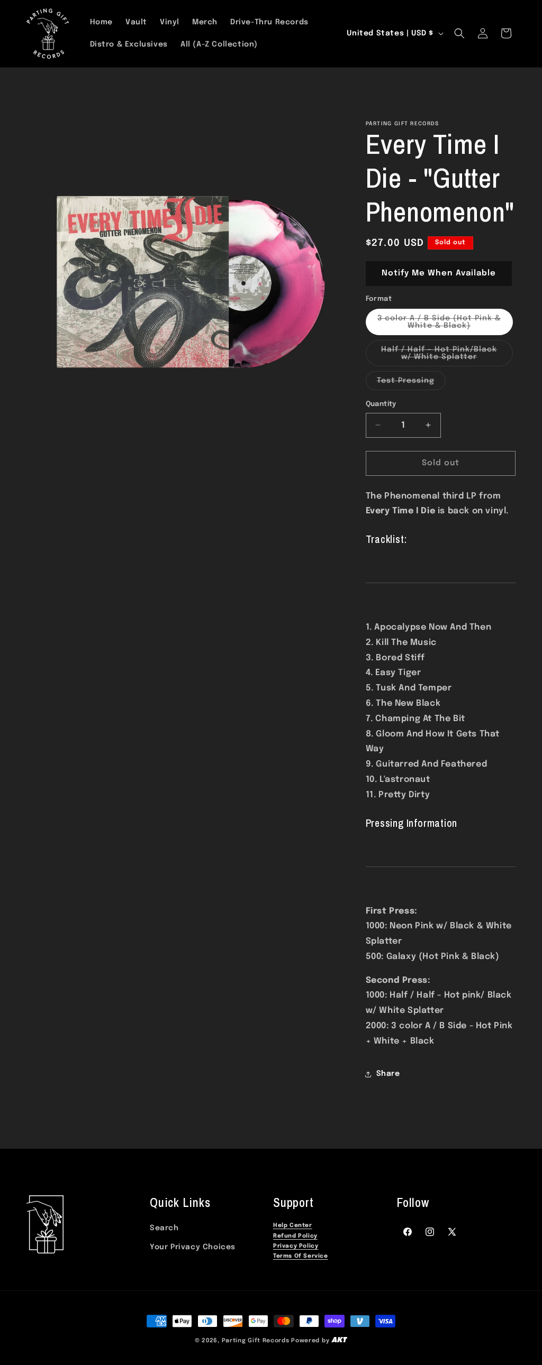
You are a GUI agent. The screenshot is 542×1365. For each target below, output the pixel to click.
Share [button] (388, 1073)
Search (164, 1228)
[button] (459, 33)
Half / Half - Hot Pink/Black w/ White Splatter (447, 356)
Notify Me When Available (439, 273)
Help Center (292, 1226)
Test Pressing (411, 383)
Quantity (381, 404)
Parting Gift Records (256, 1341)
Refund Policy (295, 1236)
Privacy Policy (295, 1246)
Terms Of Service (300, 1256)
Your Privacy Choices (193, 1247)
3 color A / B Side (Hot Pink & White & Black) (445, 325)
